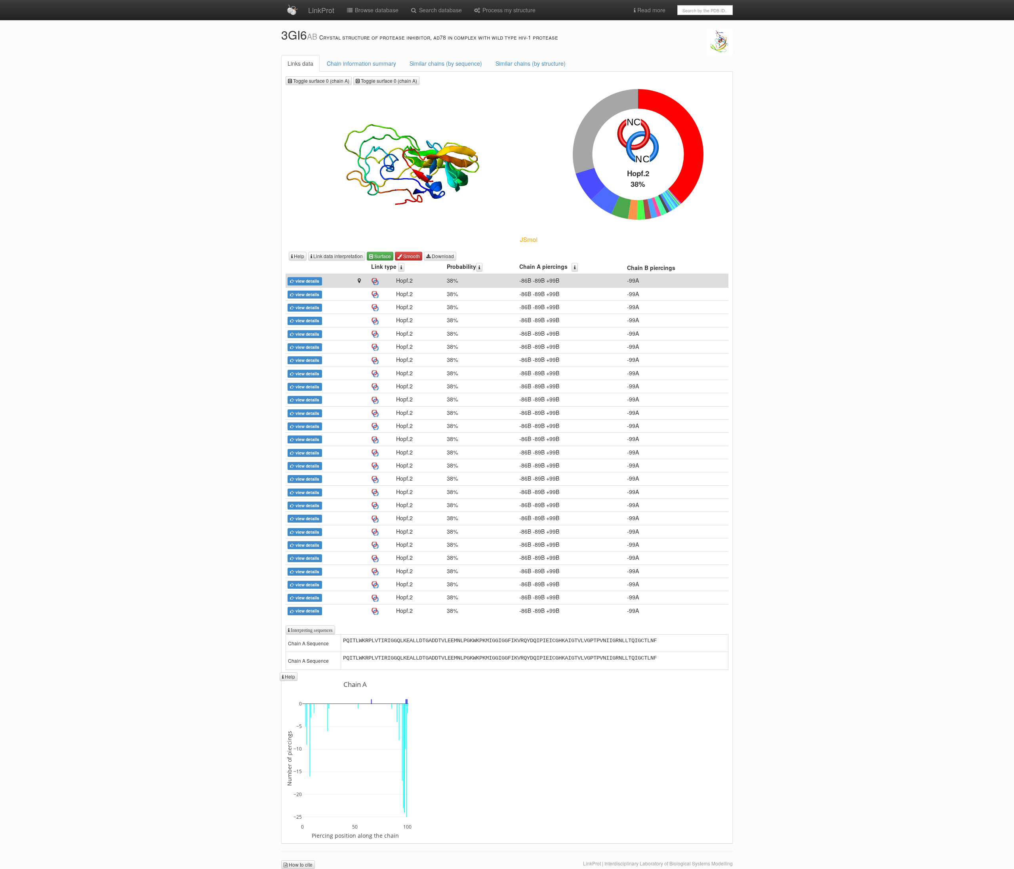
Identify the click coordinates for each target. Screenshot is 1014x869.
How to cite (300, 864)
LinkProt (321, 10)
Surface (382, 256)
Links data (300, 63)
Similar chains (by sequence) (446, 63)
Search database (439, 10)
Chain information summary (361, 63)
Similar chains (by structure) (531, 63)
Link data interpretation (337, 256)
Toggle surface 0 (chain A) (320, 80)
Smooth (411, 256)
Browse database (375, 10)
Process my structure (508, 10)
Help (298, 256)
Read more (650, 10)
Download (442, 256)
